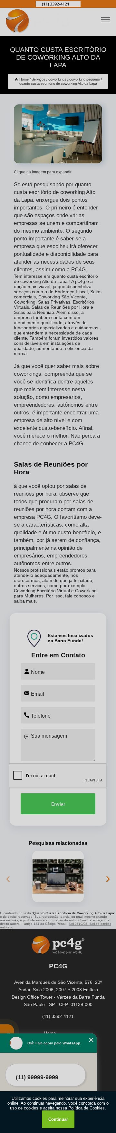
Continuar (58, 1119)
